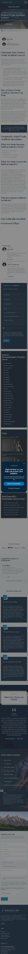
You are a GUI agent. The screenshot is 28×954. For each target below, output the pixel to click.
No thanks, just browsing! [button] (14, 488)
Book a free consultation (14, 483)
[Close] (24, 463)
